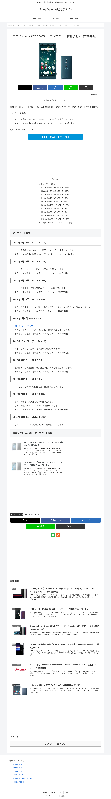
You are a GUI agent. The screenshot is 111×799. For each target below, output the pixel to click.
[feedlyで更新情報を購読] (53, 535)
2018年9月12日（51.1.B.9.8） (56, 209)
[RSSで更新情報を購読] (58, 535)
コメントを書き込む (55, 743)
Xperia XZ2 (29, 514)
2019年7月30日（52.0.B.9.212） (57, 188)
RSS (66, 792)
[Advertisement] (55, 157)
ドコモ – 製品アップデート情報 (55, 137)
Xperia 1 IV (17, 764)
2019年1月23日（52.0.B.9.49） (56, 198)
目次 (52, 179)
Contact (59, 792)
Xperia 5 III (17, 771)
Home (45, 792)
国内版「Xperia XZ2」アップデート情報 (56, 223)
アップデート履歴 (48, 184)
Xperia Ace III (18, 782)
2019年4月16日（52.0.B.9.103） (57, 194)
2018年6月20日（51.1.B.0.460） (58, 219)
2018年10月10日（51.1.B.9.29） (57, 205)
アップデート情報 (17, 514)
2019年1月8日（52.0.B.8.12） (56, 202)
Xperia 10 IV (18, 775)
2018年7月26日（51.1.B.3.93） (56, 216)
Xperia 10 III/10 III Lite (22, 778)
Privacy (52, 792)
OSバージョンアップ (24, 326)
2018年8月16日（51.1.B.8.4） (56, 212)
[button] (86, 87)
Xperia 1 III (17, 768)
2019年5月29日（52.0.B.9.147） (57, 191)
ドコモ (38, 514)
